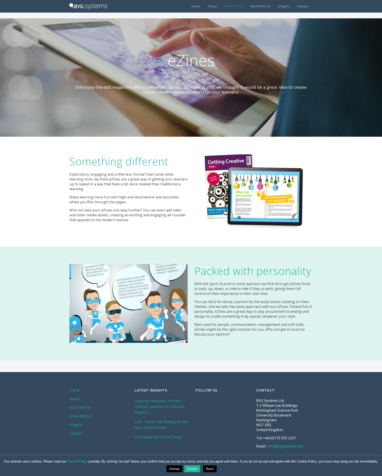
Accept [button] (192, 468)
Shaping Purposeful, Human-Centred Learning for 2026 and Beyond (160, 407)
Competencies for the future (158, 437)
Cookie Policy (77, 461)
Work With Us (80, 416)
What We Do (79, 407)
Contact (76, 433)
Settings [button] (174, 468)
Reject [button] (210, 468)
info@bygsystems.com (285, 446)
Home (74, 390)
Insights (75, 425)
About (74, 399)
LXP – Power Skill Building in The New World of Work (161, 425)
